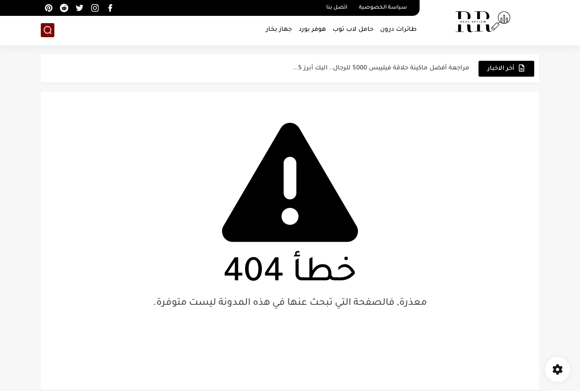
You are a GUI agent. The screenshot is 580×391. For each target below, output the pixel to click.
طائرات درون (398, 29)
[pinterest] (48, 8)
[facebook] (110, 8)
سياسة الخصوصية (383, 8)
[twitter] (79, 8)
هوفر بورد (312, 29)
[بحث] (47, 30)
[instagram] (94, 8)
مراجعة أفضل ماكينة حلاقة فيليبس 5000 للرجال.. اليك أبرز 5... (381, 68)
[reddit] (63, 8)
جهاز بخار (279, 29)
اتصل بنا (336, 8)
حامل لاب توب (353, 29)
